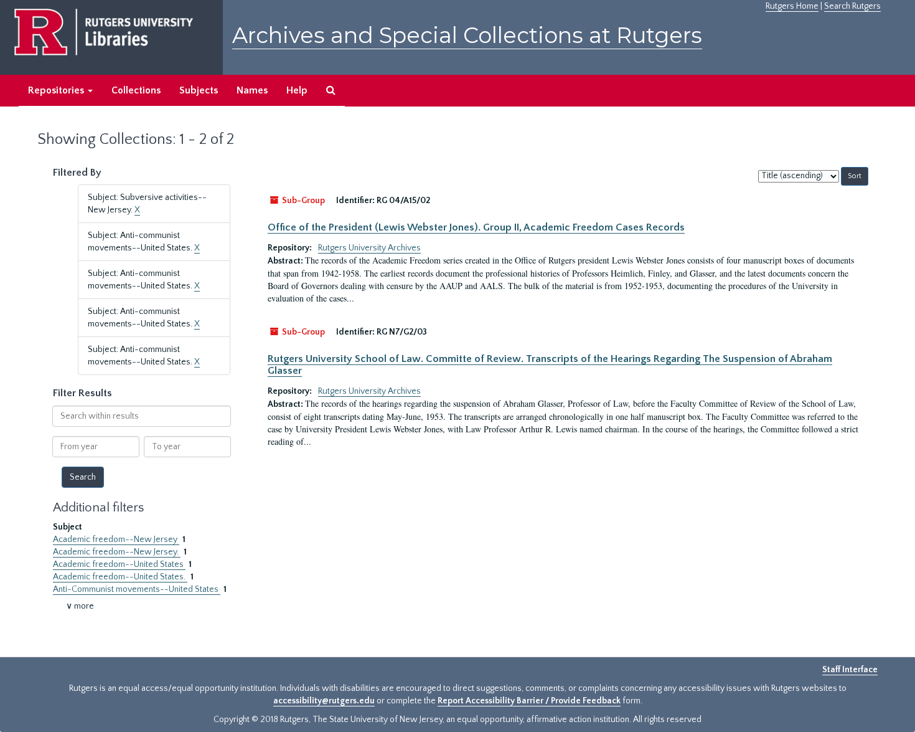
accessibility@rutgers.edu (324, 701)
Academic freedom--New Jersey (116, 539)
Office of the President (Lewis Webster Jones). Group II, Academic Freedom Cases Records (476, 227)
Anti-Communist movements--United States (136, 589)
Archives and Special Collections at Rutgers (467, 35)
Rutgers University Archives (369, 248)
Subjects (198, 90)
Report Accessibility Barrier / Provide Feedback (529, 701)
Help (296, 90)
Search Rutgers (852, 6)
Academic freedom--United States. (120, 577)
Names (252, 90)
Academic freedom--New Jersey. (117, 552)
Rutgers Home (792, 6)
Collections (136, 90)
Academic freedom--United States (119, 564)
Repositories (57, 90)
